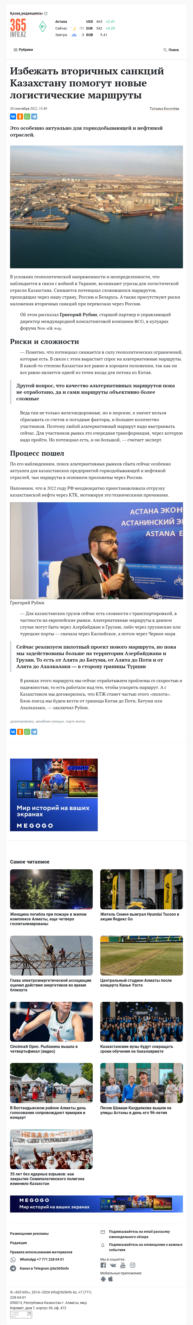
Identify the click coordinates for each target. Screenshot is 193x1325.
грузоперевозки (22, 721)
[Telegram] (34, 116)
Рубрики (25, 50)
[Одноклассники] (20, 116)
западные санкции (50, 721)
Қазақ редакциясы (26, 13)
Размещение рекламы (29, 1234)
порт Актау (75, 721)
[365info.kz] (24, 27)
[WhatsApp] (27, 116)
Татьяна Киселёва (164, 108)
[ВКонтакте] (13, 116)
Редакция (18, 1243)
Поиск (173, 50)
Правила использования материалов (41, 1252)
